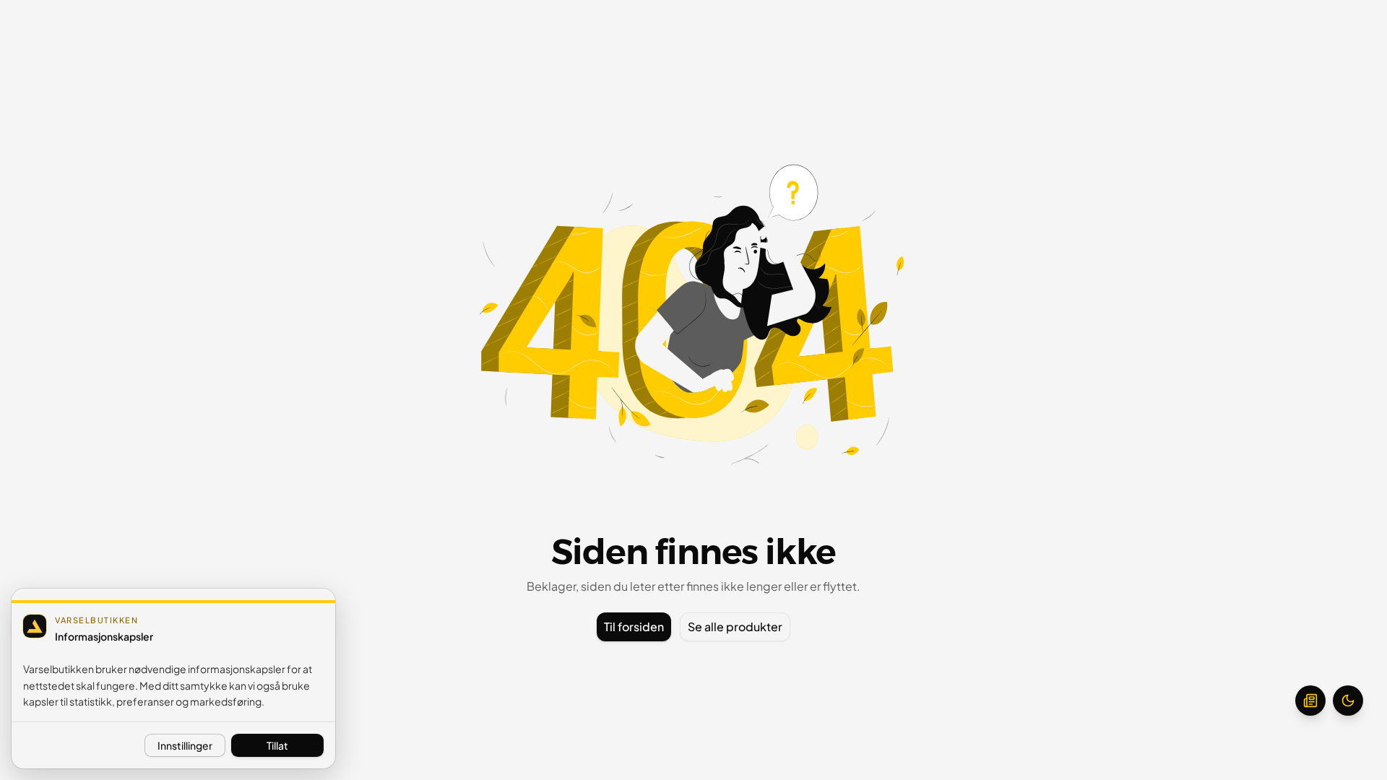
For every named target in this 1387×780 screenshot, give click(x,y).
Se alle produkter (735, 626)
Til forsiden (634, 626)
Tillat (277, 745)
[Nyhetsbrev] (1310, 700)
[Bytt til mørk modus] (1348, 700)
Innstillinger (184, 745)
